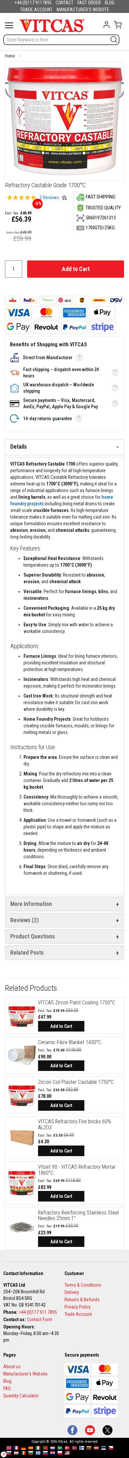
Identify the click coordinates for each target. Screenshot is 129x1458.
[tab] (64, 447)
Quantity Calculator (21, 1395)
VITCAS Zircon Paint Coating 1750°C (76, 1002)
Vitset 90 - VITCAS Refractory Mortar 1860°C (77, 1170)
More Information (31, 903)
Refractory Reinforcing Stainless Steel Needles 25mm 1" (78, 1215)
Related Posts (27, 952)
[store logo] (52, 25)
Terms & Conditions (82, 1285)
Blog (7, 1381)
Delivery (71, 1292)
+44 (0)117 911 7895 (38, 1312)
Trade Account (78, 1314)
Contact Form (39, 1319)
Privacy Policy (77, 1307)
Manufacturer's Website (25, 1373)
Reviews (23, 920)
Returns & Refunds (82, 1299)
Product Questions (32, 936)
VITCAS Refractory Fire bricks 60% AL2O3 (74, 1124)
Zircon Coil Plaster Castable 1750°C (76, 1082)
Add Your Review (64, 197)
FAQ (7, 1388)
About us (12, 1366)
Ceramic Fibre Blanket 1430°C (69, 1042)
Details (18, 446)
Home (10, 56)
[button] (79, 357)
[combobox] (61, 39)
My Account (106, 24)
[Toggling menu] (9, 25)
